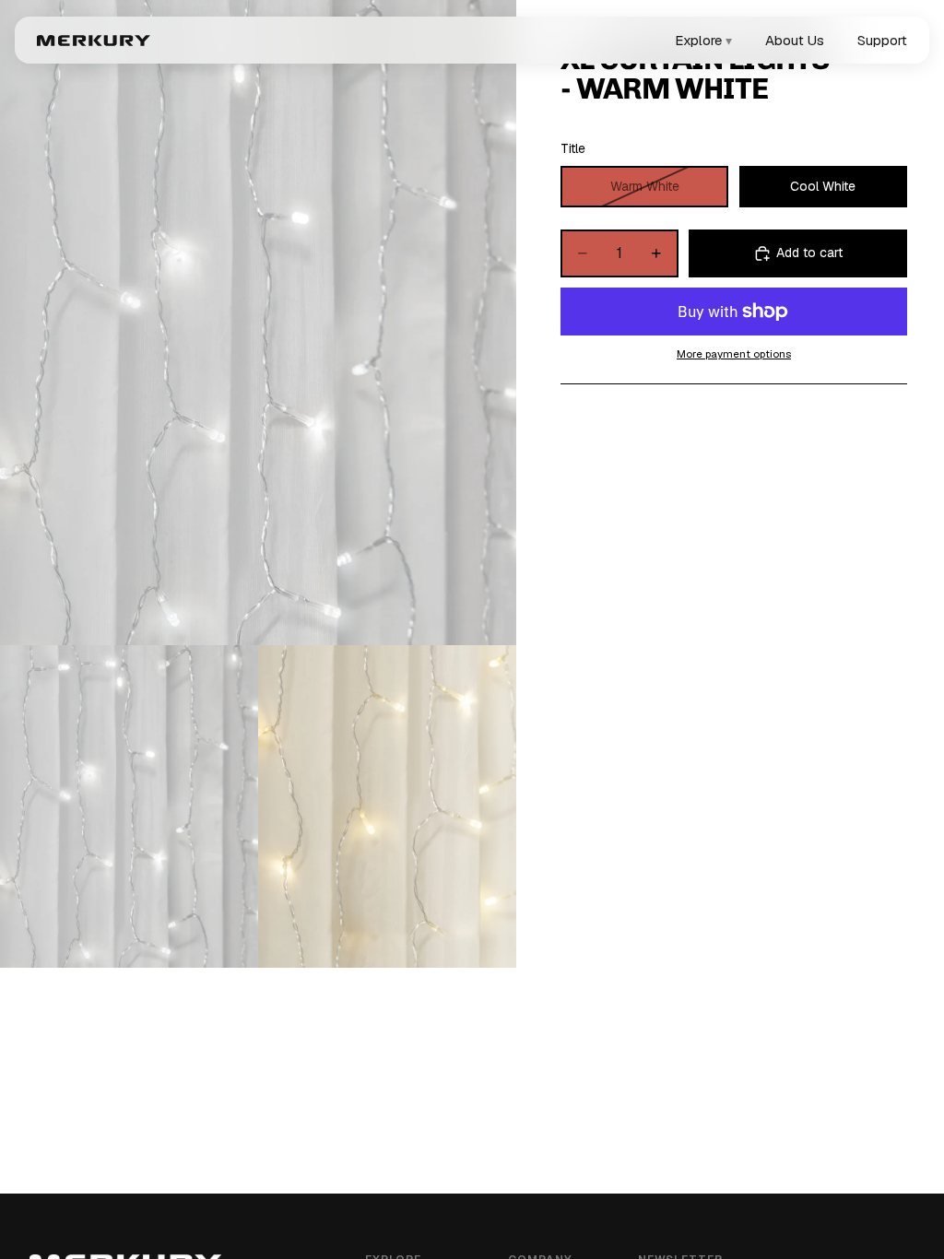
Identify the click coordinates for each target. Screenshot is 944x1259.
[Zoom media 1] (258, 322)
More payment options (734, 353)
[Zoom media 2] (129, 806)
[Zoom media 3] (387, 806)
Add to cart (809, 252)
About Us (794, 40)
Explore (703, 40)
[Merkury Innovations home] (93, 40)
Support (882, 40)
